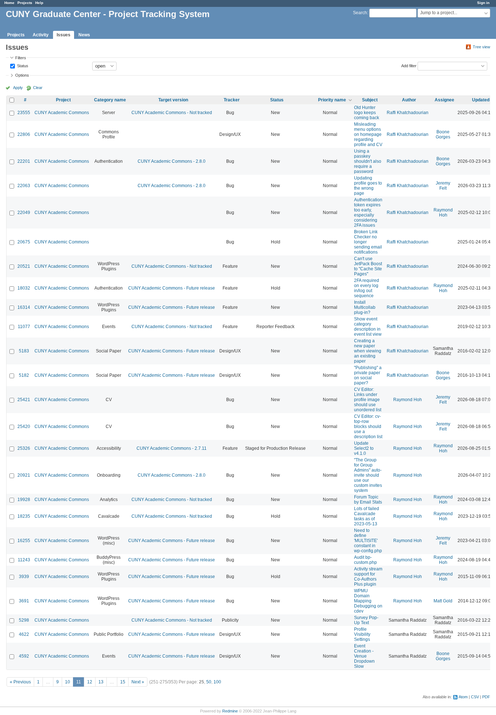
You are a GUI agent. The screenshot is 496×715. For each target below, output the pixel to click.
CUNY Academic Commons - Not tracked (171, 112)
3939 (24, 576)
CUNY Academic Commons (61, 112)
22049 (23, 212)
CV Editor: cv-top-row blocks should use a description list (368, 426)
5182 (24, 375)
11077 (24, 326)
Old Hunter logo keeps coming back (366, 112)
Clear (37, 87)
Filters (20, 58)
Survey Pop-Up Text (366, 620)
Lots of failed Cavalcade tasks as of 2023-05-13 (366, 516)
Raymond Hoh (443, 212)
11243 (24, 559)
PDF (486, 697)
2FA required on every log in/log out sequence (366, 288)
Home (9, 3)
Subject (370, 99)
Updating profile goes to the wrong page (368, 185)
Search (360, 12)
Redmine (230, 711)
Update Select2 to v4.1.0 (364, 448)
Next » (137, 681)
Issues (63, 34)
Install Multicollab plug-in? (364, 307)
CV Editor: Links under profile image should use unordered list (367, 399)
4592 (24, 656)
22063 (23, 185)
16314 (23, 307)
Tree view (481, 47)
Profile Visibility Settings (362, 634)
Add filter (408, 65)
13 (100, 681)
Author (409, 99)
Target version (173, 99)
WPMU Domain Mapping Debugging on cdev (368, 601)
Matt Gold (443, 600)
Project (63, 99)
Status (22, 65)
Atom (463, 697)
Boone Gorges (443, 134)
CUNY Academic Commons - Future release (171, 288)
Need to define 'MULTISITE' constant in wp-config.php (368, 540)
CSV (475, 697)
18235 (23, 516)
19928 (23, 499)
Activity (41, 34)
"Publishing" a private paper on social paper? (368, 375)
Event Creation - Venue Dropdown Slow (364, 656)
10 (67, 681)
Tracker (232, 99)
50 (208, 681)
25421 (23, 399)
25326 (23, 448)
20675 (23, 242)
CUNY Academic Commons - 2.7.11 (172, 448)
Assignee (444, 99)
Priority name (332, 99)
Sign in (483, 3)
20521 (23, 266)
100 (217, 681)
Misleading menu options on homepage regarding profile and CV (368, 134)
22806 (23, 134)
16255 (23, 540)
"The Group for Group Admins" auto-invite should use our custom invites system (368, 475)
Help (39, 3)
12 (89, 681)
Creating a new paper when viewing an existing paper (367, 351)
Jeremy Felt (443, 186)
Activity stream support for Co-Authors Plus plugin (368, 576)
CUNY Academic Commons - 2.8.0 (172, 161)
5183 (24, 351)
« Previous (20, 681)
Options (22, 75)
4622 (24, 634)
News (84, 34)
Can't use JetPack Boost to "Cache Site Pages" (368, 266)
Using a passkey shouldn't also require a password (367, 161)
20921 (23, 475)
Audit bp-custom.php (365, 560)
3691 (24, 600)
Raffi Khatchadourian (407, 112)
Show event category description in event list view (368, 326)
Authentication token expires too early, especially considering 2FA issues (368, 212)
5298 (24, 620)
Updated (480, 99)
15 (122, 681)
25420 (23, 426)
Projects (24, 3)
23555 (23, 112)
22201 (23, 161)
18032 (23, 288)
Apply (18, 87)
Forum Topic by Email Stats (368, 499)
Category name (110, 99)
